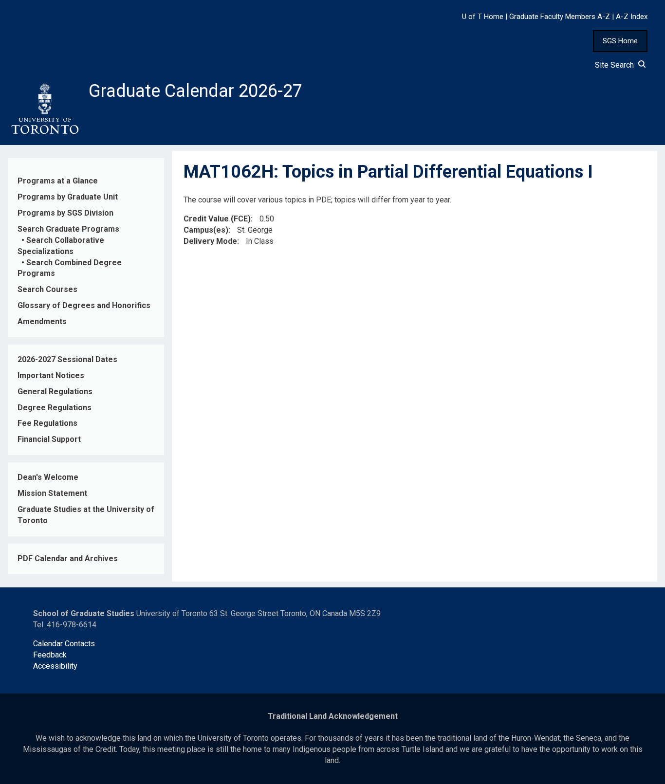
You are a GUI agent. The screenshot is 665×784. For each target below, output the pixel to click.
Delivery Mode (210, 241)
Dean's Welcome (48, 477)
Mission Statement (52, 493)
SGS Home (620, 40)
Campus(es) (206, 230)
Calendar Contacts (64, 643)
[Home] (44, 109)
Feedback (50, 654)
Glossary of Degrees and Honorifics (84, 305)
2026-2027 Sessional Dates (67, 359)
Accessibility (55, 666)
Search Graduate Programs (68, 229)
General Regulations (55, 391)
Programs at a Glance (58, 180)
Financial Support (49, 439)
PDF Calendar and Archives (68, 558)
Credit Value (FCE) (217, 218)
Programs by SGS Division (65, 213)
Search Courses (47, 289)
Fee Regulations (47, 423)
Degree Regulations (55, 407)
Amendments (42, 321)
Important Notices (51, 375)
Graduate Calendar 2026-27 (195, 91)
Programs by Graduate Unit (68, 196)
